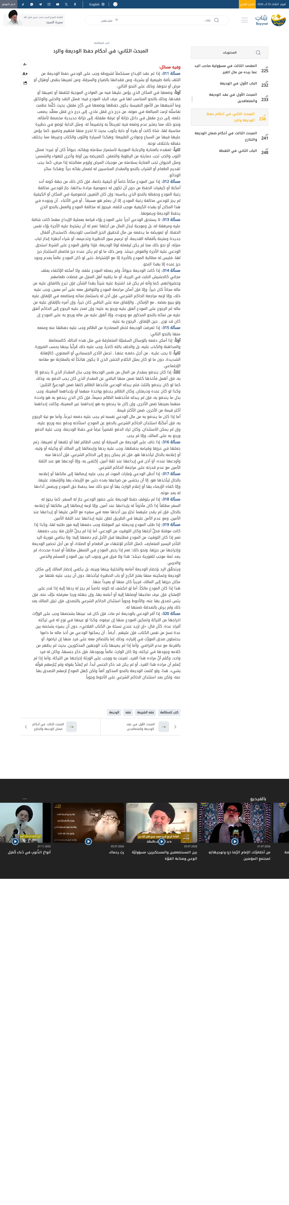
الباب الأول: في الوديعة (238, 83)
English (94, 4)
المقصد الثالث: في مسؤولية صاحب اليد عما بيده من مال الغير (225, 69)
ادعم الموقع (8, 4)
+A (25, 73)
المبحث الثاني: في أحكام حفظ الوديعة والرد (230, 117)
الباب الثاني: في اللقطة (238, 151)
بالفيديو (258, 799)
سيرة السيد (54, 22)
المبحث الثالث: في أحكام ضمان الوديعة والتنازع (226, 136)
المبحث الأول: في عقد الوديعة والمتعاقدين (233, 98)
